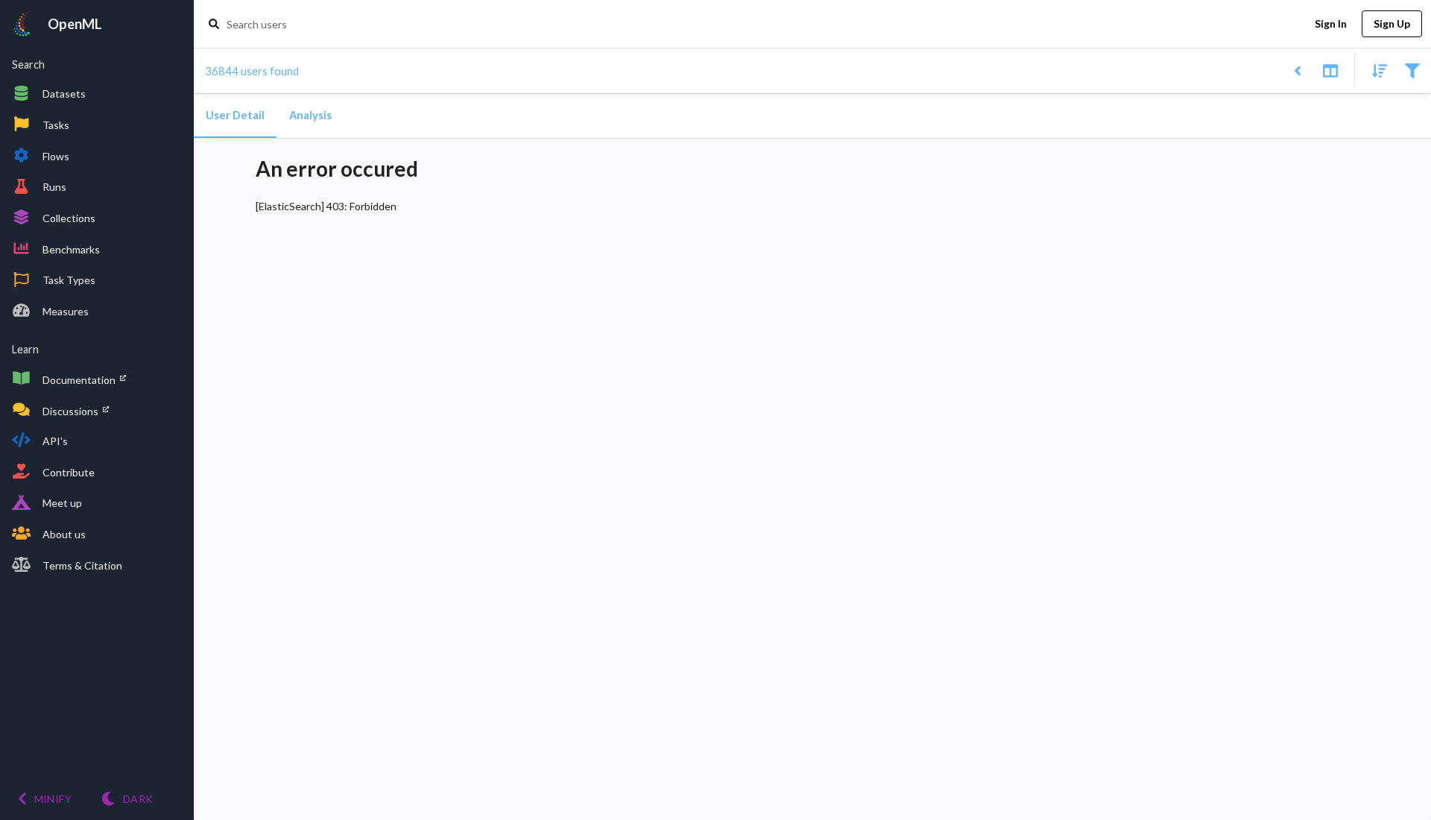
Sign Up (1392, 23)
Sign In (1331, 23)
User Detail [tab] (235, 115)
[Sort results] (1375, 69)
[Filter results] (1412, 69)
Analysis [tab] (310, 115)
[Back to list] (1297, 69)
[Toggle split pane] (1330, 69)
